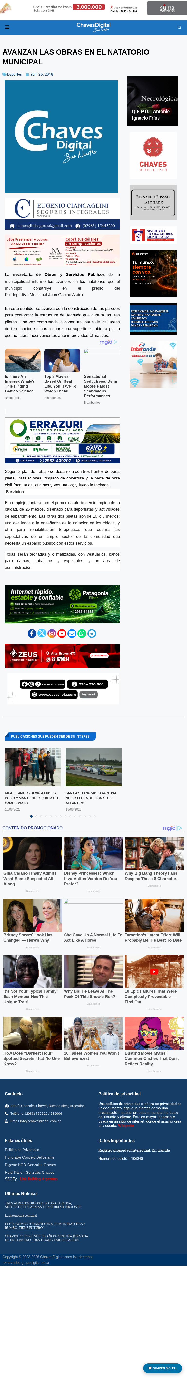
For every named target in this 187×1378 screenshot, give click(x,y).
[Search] (179, 27)
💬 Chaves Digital (162, 1368)
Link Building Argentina (39, 1179)
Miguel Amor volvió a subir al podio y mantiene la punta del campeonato (32, 798)
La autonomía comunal (21, 1215)
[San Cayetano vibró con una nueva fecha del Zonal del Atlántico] (94, 767)
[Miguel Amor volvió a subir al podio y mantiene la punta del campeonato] (33, 767)
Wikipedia (126, 1126)
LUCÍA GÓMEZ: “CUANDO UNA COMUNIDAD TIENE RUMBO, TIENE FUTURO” (45, 1226)
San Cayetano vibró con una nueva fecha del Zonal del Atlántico (91, 798)
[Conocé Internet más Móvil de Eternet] (153, 273)
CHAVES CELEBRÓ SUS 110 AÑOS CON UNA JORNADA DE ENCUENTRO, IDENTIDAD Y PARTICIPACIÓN (46, 1238)
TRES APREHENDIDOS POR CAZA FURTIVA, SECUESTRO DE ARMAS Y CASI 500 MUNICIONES (43, 1205)
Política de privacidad (119, 1093)
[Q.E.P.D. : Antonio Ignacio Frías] (152, 101)
